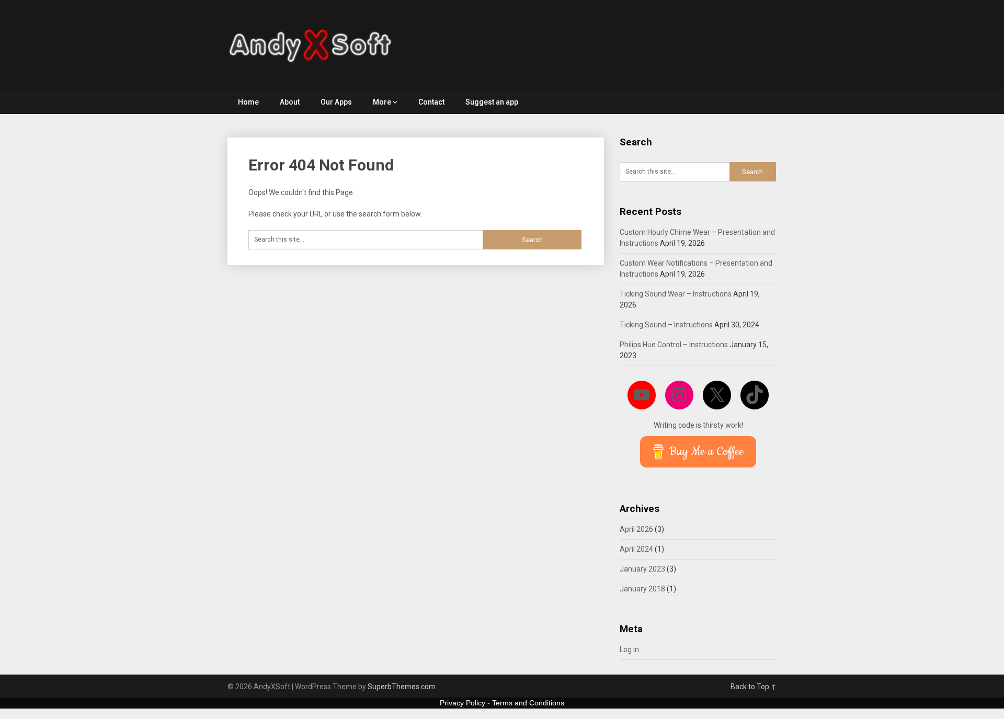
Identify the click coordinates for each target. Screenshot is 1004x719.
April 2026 (636, 529)
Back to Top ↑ (754, 686)
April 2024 (636, 549)
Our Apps (336, 102)
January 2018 (642, 589)
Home (248, 102)
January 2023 (642, 569)
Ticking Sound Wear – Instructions (676, 294)
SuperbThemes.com (402, 686)
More (382, 102)
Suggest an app (491, 102)
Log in (629, 649)
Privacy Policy (462, 703)
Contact (431, 102)
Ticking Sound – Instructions (666, 325)
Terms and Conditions (528, 703)
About (290, 102)
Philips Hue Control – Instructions (674, 344)
